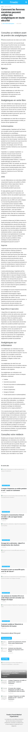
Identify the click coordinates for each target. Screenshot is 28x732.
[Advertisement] (14, 27)
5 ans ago (11, 645)
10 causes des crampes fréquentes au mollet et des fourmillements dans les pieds (16, 690)
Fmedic (14, 2)
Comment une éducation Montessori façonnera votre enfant (15, 649)
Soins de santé (8, 6)
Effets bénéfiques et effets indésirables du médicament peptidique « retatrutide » (14, 673)
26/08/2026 (5, 676)
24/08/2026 (4, 492)
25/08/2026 (11, 685)
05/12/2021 (19, 23)
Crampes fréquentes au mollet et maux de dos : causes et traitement (17, 682)
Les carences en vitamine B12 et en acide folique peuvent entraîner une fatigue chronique (12, 597)
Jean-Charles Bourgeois (8, 23)
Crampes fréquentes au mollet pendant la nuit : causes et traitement (14, 489)
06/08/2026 (4, 547)
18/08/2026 (4, 520)
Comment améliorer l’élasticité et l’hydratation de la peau (12, 625)
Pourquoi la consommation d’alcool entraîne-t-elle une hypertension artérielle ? (12, 516)
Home (2, 6)
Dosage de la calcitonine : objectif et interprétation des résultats (13, 544)
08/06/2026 (4, 628)
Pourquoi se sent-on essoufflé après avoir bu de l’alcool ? (12, 570)
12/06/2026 (4, 573)
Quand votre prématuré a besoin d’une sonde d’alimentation (17, 642)
